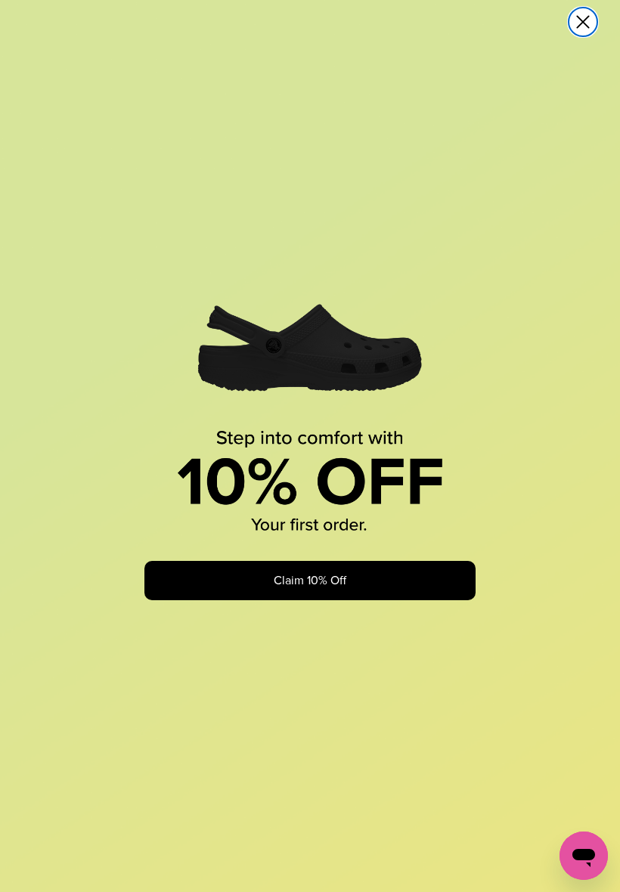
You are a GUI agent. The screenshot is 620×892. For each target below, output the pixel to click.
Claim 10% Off (310, 580)
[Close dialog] (583, 22)
